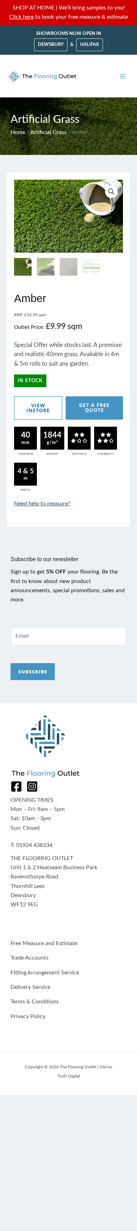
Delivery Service (30, 987)
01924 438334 (34, 845)
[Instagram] (32, 786)
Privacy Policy (28, 1016)
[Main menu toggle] (122, 76)
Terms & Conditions (35, 1001)
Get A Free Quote (94, 407)
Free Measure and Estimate (44, 943)
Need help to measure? (42, 503)
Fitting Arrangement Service (45, 972)
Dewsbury (51, 44)
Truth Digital (68, 1076)
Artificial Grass (48, 132)
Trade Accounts (29, 958)
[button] (111, 191)
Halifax (89, 44)
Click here (21, 17)
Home (18, 132)
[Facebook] (16, 786)
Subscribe (32, 671)
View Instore (38, 408)
